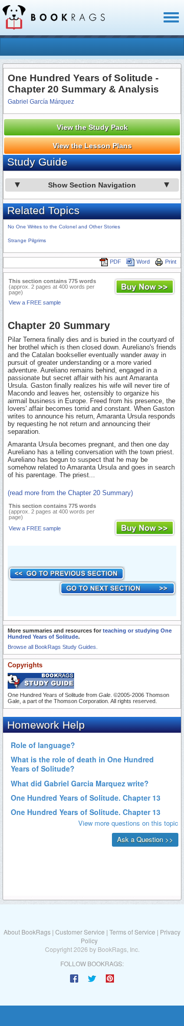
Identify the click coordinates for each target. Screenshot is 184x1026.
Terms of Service (132, 931)
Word (143, 262)
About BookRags (27, 931)
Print (170, 262)
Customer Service (80, 931)
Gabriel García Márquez (41, 101)
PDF (115, 262)
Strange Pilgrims (27, 240)
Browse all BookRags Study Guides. (53, 647)
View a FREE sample (35, 302)
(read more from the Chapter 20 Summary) (70, 493)
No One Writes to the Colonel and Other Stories (64, 226)
